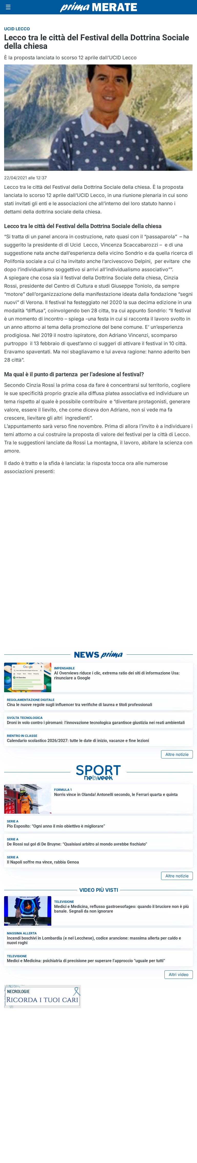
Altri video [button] (179, 974)
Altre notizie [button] (177, 754)
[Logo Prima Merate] (98, 7)
